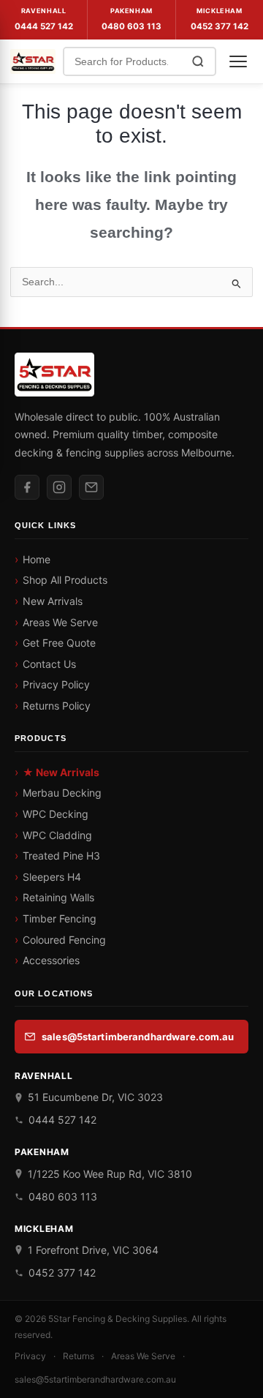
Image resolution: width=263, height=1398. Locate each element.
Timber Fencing (59, 918)
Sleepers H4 (52, 877)
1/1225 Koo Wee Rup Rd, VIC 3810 (110, 1174)
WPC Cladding (57, 835)
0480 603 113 (131, 26)
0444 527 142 (44, 26)
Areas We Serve (60, 622)
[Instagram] (59, 487)
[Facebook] (27, 487)
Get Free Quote (59, 642)
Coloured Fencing (64, 939)
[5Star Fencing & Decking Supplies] (33, 61)
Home (36, 559)
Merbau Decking (62, 792)
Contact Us (49, 664)
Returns (78, 1355)
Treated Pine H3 (61, 855)
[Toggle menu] (238, 61)
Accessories (51, 960)
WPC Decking (55, 814)
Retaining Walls (58, 897)
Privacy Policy (56, 684)
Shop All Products (65, 580)
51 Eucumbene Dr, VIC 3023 (95, 1097)
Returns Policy (57, 705)
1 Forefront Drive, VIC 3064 (93, 1250)
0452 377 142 (219, 26)
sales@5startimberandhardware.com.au (138, 1036)
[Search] (198, 61)
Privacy (30, 1355)
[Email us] (91, 487)
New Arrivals (53, 601)
